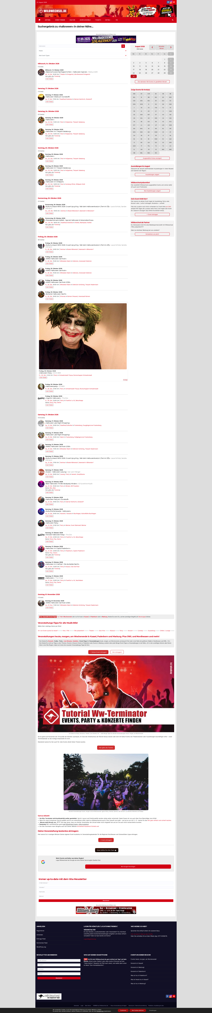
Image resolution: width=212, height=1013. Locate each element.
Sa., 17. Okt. (48, 99)
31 (133, 76)
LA (141, 125)
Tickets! (56, 76)
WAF (163, 149)
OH (134, 135)
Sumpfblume (81, 474)
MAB (170, 125)
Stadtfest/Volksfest (66, 99)
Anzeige (125, 379)
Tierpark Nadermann (91, 284)
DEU (149, 100)
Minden (68, 486)
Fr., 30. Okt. (49, 249)
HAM (170, 111)
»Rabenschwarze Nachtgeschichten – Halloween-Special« (71, 72)
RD (141, 139)
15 (164, 66)
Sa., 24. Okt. (49, 122)
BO (163, 97)
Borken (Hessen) (72, 296)
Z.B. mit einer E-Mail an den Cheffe (142, 934)
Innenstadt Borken (84, 296)
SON (170, 142)
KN (156, 121)
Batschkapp (79, 400)
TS (156, 146)
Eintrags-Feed (41, 939)
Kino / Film (60, 630)
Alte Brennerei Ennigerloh (82, 74)
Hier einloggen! (117, 652)
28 (158, 73)
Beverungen (142, 616)
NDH (141, 132)
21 (158, 69)
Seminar (63, 211)
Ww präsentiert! (73, 630)
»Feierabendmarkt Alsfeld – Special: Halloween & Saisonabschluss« (69, 220)
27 (152, 73)
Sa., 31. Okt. (49, 425)
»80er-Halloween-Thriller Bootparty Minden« (68, 484)
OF (170, 132)
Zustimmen (123, 1010)
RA (170, 135)
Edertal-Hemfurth (79, 99)
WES (148, 153)
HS (163, 118)
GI (141, 111)
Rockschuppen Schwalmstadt (82, 375)
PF (148, 135)
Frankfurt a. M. (70, 400)
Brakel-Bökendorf (73, 211)
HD (134, 114)
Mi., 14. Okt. (49, 74)
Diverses (63, 296)
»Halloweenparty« (55, 386)
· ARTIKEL (47, 20)
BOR (170, 97)
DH (156, 100)
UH (170, 146)
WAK (170, 149)
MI (148, 128)
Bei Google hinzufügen (128, 866)
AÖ (141, 93)
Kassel (68, 566)
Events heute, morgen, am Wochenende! (143, 959)
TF (141, 146)
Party (55, 375)
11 (139, 66)
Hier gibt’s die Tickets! (106, 747)
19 (146, 69)
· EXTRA (107, 20)
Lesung (62, 474)
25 (140, 73)
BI (141, 97)
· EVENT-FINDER (59, 20)
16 (171, 66)
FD (148, 107)
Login (82, 1005)
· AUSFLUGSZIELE (85, 20)
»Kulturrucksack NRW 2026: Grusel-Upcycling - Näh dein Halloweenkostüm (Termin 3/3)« (86, 459)
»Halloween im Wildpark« (54, 182)
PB (141, 135)
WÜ (156, 153)
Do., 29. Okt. (49, 211)
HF (156, 114)
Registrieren (40, 931)
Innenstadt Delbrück (85, 261)
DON (134, 104)
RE (148, 139)
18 (140, 69)
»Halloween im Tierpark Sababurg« (58, 131)
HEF (149, 114)
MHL (141, 128)
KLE (149, 121)
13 (152, 66)
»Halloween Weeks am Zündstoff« (57, 97)
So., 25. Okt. (49, 158)
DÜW (141, 104)
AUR (149, 93)
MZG (134, 132)
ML (163, 128)
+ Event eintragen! (106, 840)
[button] (172, 20)
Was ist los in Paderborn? (139, 975)
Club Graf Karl (75, 566)
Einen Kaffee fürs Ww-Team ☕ (106, 850)
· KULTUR (72, 20)
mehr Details (49, 79)
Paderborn (69, 551)
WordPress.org (41, 947)
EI (148, 104)
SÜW (134, 146)
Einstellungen (100, 1011)
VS (156, 149)
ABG (134, 93)
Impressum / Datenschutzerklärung (138, 1005)
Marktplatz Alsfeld (85, 222)
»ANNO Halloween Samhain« (55, 259)
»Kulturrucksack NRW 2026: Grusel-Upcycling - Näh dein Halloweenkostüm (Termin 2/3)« (86, 246)
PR (156, 135)
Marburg (104, 616)
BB (163, 93)
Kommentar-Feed (42, 943)
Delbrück (75, 261)
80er (54, 488)
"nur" (64, 616)
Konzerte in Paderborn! (138, 971)
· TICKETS (97, 20)
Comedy (134, 630)
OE (163, 132)
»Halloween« (49, 120)
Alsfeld (77, 222)
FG (163, 107)
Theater (62, 74)
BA (156, 93)
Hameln (73, 474)
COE (134, 100)
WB (134, 153)
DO (170, 100)
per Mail (168, 206)
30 (171, 73)
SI (134, 142)
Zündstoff (89, 99)
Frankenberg (78, 425)
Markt (62, 437)
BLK (156, 97)
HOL (141, 118)
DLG (163, 100)
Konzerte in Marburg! (137, 967)
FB (141, 107)
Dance (59, 402)
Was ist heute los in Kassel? (139, 979)
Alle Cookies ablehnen (138, 1010)
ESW (170, 104)
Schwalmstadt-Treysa (66, 375)
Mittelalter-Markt (65, 261)
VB (148, 149)
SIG (141, 142)
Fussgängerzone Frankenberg (92, 425)
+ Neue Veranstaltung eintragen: (118, 1005)
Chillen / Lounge (159, 630)
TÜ (163, 146)
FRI (134, 111)
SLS (156, 142)
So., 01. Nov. (49, 605)
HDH (141, 114)
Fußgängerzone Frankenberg (83, 437)
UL (134, 149)
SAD (170, 139)
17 (133, 69)
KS (163, 121)
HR (148, 118)
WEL (141, 153)
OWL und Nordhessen (138, 636)
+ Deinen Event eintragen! (98, 652)
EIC (156, 104)
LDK (149, 125)
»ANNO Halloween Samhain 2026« (57, 282)
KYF (134, 125)
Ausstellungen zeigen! (152, 174)
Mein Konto (88, 1005)
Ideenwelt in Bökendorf (87, 211)
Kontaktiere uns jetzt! (152, 234)
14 (158, 66)
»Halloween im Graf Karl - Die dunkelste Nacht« (62, 564)
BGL (134, 97)
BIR (148, 97)
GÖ (148, 111)
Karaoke (62, 513)
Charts (55, 553)
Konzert (124, 630)
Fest (62, 122)
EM (163, 104)
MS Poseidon (75, 486)
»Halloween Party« (50, 373)
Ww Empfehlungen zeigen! (152, 191)
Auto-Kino (96, 630)
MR (170, 128)
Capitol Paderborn (79, 551)
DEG (141, 100)
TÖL (149, 146)
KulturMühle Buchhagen (88, 513)
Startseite (76, 1005)
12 (146, 66)
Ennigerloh (70, 74)
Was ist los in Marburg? (138, 983)
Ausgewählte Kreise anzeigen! (152, 158)
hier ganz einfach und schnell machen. (159, 820)
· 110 (116, 20)
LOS (163, 125)
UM (141, 149)
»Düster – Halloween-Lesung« (62, 472)
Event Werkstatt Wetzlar (78, 525)
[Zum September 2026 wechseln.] (171, 47)
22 (164, 69)
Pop (55, 402)
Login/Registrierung (90, 939)
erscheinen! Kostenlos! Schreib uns (88, 826)
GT (156, 111)
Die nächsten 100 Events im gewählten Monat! (152, 81)
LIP (156, 125)
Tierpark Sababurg (79, 122)
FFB (156, 107)
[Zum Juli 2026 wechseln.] (152, 47)
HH (163, 114)
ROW (156, 139)
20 (152, 69)
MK (156, 128)
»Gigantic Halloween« (56, 398)
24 (133, 73)
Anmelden (40, 935)
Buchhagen (77, 513)
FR (170, 107)
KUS (170, 121)
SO (163, 142)
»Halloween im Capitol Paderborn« (57, 548)
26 (146, 73)
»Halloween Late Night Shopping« (57, 423)
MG (134, 128)
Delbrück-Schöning (79, 284)
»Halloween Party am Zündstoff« (57, 499)
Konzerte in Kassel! (137, 963)
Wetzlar (68, 525)
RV (163, 139)
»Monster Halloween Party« (58, 535)
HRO (156, 118)
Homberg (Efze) (70, 184)
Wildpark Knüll (80, 184)
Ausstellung (145, 630)
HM (170, 114)
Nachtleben (79, 580)
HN (134, 118)
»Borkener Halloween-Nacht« (55, 294)
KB (141, 121)
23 (171, 69)
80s (51, 488)
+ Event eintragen (152, 214)
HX (134, 121)
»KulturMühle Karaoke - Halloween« (58, 511)
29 (164, 73)
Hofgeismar (68, 122)
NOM (156, 132)
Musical (106, 630)
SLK (149, 142)
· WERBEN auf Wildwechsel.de (100, 1005)
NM (149, 132)
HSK (170, 118)
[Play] (106, 694)
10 (133, 66)
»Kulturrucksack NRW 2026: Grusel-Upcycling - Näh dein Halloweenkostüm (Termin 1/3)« (85, 207)
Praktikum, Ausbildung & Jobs (156, 1005)
